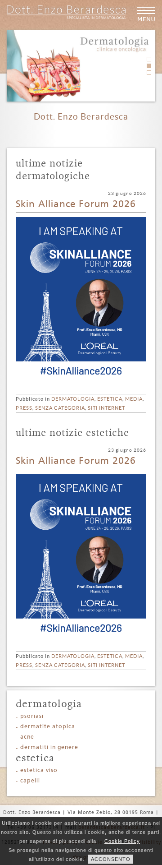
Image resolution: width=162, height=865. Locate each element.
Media (134, 399)
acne (27, 737)
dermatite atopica (47, 727)
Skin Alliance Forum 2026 (76, 204)
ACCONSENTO (110, 859)
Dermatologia (72, 399)
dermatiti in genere (49, 747)
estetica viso (39, 770)
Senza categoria (60, 408)
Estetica (109, 399)
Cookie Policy (122, 841)
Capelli (30, 781)
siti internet (106, 408)
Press (24, 408)
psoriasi (32, 716)
